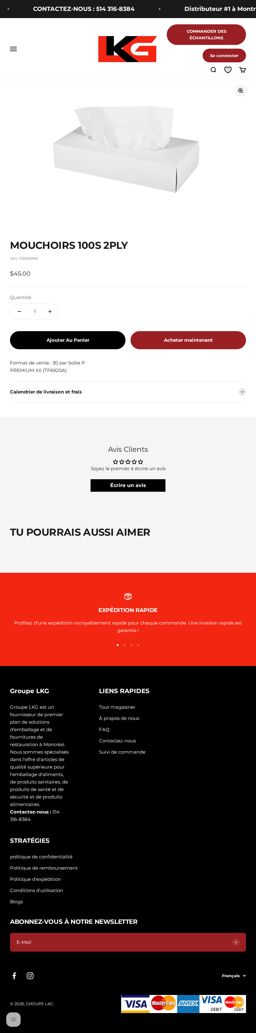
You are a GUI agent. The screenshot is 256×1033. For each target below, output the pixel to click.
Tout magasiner (117, 707)
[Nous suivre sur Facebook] (14, 976)
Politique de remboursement (44, 868)
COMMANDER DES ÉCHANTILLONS (206, 34)
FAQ (104, 729)
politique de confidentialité (41, 857)
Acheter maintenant (188, 340)
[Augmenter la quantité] (50, 311)
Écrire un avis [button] (128, 485)
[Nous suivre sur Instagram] (30, 976)
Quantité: (21, 297)
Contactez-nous (117, 741)
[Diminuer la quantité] (19, 311)
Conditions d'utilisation (36, 890)
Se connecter (224, 55)
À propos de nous (119, 718)
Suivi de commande (122, 752)
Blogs (16, 902)
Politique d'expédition (35, 879)
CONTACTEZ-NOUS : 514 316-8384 (75, 8)
